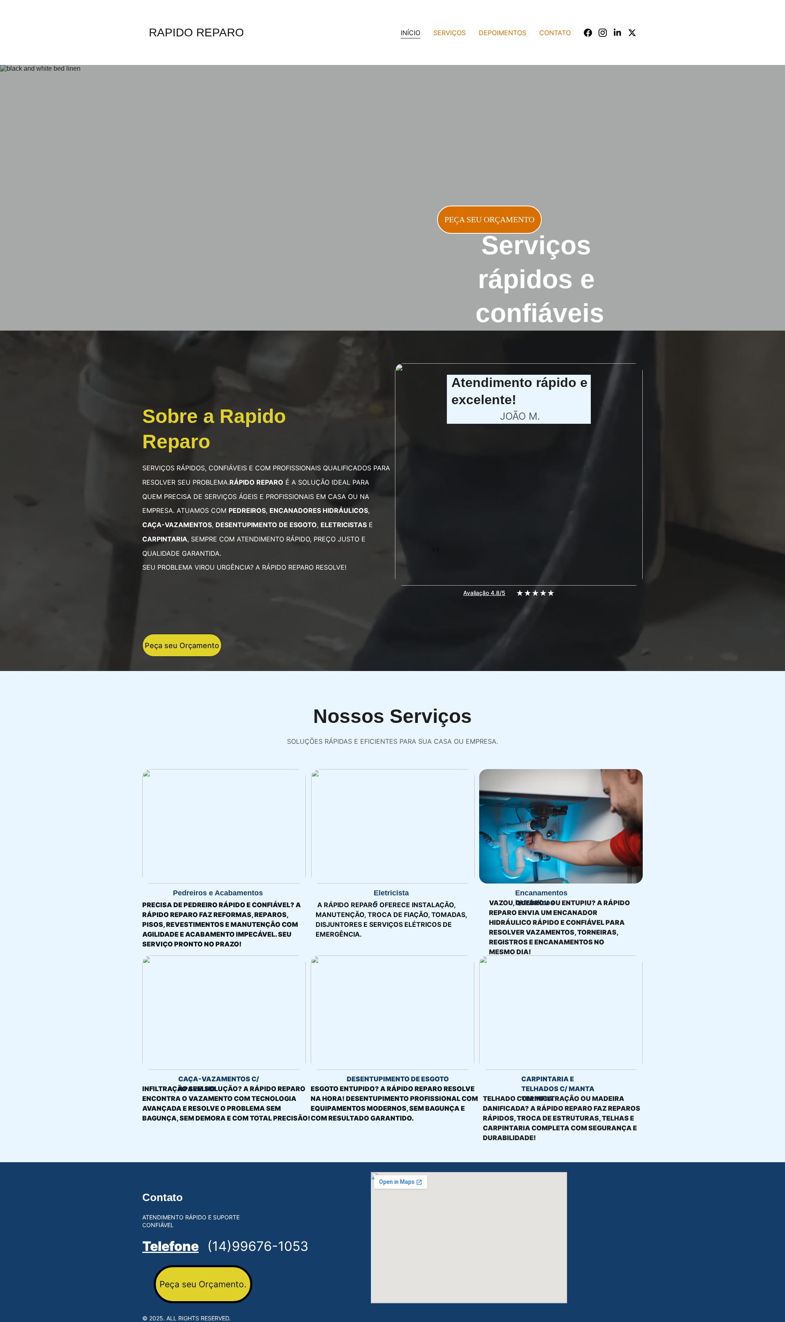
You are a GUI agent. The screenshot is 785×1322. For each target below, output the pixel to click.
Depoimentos (502, 33)
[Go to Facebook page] (591, 33)
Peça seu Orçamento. (203, 1284)
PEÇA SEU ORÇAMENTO (489, 219)
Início (410, 33)
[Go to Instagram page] (606, 33)
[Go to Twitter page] (632, 33)
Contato (555, 33)
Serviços (449, 33)
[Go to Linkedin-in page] (620, 33)
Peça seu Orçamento (182, 645)
